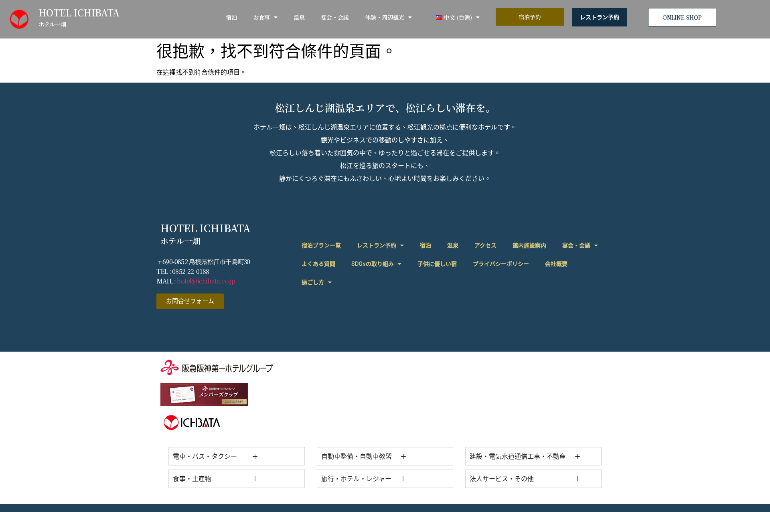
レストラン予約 (599, 17)
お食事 (261, 17)
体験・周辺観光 (384, 17)
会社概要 (556, 264)
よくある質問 (318, 264)
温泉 (299, 17)
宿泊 (231, 17)
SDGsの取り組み (372, 264)
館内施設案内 (529, 245)
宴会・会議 (335, 17)
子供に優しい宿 (437, 264)
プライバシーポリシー (501, 264)
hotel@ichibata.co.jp (206, 280)
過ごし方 (313, 282)
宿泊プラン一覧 (321, 245)
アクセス (485, 245)
